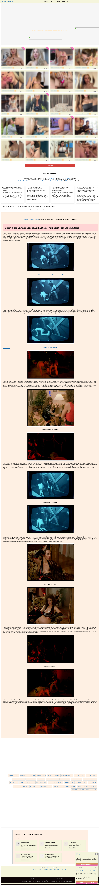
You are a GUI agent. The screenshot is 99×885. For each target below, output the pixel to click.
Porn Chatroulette (52, 178)
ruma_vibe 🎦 (7, 137)
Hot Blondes (79, 775)
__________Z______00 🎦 (83, 114)
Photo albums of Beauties (48, 180)
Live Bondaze (91, 789)
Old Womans (71, 786)
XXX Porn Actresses (70, 180)
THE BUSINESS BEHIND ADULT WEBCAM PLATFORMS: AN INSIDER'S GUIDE (61, 189)
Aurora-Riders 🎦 (82, 67)
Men (52, 1)
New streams (91, 775)
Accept (92, 882)
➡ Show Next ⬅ (50, 165)
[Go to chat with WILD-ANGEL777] (61, 66)
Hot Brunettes (66, 775)
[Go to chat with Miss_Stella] (37, 112)
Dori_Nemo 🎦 (32, 137)
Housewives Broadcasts (87, 786)
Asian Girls (41, 775)
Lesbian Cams (41, 782)
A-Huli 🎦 (5, 114)
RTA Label (51, 869)
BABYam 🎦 (30, 91)
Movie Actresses (90, 779)
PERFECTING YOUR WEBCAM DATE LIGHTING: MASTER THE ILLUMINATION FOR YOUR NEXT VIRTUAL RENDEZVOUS (87, 189)
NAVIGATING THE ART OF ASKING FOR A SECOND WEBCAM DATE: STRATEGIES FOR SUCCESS (29, 206)
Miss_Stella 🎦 (32, 114)
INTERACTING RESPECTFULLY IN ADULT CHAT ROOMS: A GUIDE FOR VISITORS (12, 189)
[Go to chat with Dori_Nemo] (37, 135)
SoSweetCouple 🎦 (9, 91)
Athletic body (18, 779)
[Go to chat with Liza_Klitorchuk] (86, 158)
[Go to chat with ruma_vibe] (12, 135)
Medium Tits (30, 779)
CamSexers (7, 1)
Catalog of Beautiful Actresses (25, 180)
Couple (46, 1)
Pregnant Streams (21, 786)
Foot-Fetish (34, 786)
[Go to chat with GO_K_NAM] (61, 112)
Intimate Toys (81, 782)
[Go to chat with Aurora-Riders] (86, 66)
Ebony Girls (13, 775)
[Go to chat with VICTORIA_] (12, 158)
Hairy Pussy (64, 779)
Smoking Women (78, 789)
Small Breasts (52, 779)
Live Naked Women (27, 782)
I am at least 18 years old (87, 864)
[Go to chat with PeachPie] (37, 158)
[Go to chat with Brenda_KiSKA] (61, 158)
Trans (58, 1)
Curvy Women (46, 786)
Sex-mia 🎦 (55, 91)
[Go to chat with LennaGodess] (12, 66)
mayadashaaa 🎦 (81, 137)
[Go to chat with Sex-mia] (61, 89)
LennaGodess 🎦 (8, 67)
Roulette (65, 1)
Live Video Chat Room (65, 178)
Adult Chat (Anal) (55, 782)
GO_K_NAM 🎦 (55, 114)
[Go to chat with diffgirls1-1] (37, 66)
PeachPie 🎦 (31, 160)
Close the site (79, 867)
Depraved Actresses (37, 180)
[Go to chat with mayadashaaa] (86, 135)
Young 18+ (14, 782)
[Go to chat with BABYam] (37, 89)
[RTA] (96, 867)
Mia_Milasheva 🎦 (57, 137)
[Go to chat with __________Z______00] (86, 112)
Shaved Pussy (76, 779)
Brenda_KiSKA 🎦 (57, 160)
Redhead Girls (53, 775)
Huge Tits (41, 779)
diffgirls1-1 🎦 (32, 67)
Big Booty (92, 782)
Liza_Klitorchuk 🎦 (83, 160)
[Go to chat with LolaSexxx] (86, 89)
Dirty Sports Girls (59, 180)
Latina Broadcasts (27, 775)
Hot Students (59, 786)
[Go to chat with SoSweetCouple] (12, 89)
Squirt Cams (69, 782)
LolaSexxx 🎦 (80, 91)
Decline (81, 882)
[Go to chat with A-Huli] (12, 112)
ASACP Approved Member (60, 869)
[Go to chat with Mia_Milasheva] (61, 135)
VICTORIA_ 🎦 (7, 160)
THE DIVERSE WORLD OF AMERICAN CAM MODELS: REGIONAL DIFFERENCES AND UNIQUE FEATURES (36, 189)
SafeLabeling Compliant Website (40, 869)
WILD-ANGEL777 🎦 (57, 67)
